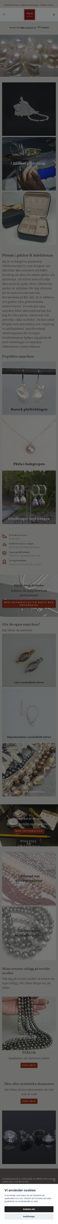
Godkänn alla (29, 1209)
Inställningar (29, 1216)
